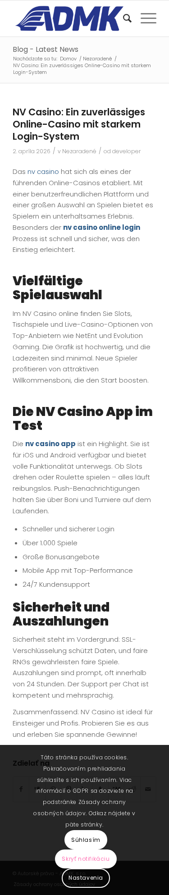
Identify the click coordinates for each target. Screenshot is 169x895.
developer (126, 151)
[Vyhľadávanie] (123, 18)
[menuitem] (123, 18)
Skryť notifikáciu (86, 859)
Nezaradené (79, 151)
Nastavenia (86, 877)
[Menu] (144, 18)
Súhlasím (85, 840)
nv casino (43, 171)
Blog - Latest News (45, 49)
